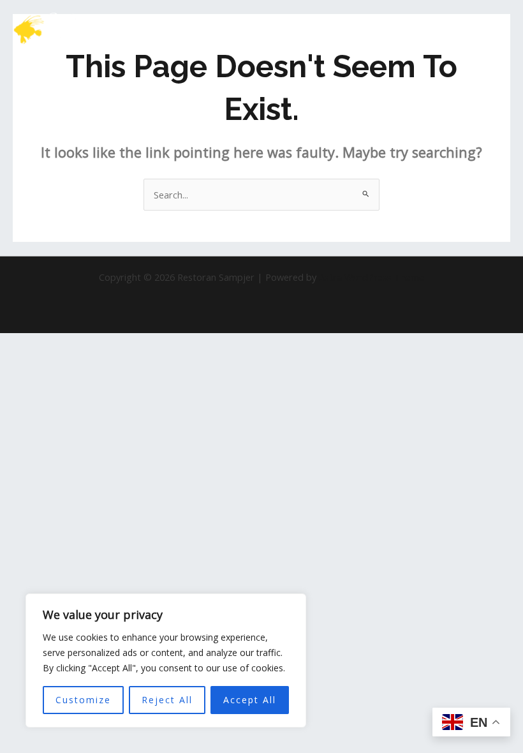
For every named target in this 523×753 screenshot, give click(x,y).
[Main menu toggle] (496, 29)
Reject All (167, 700)
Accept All (249, 700)
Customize (83, 700)
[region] (166, 660)
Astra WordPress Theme (371, 277)
